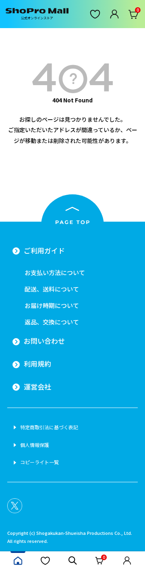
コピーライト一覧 (39, 462)
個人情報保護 (34, 445)
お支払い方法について (55, 272)
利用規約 (37, 364)
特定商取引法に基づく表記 (49, 427)
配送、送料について (52, 289)
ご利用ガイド (44, 250)
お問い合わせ (44, 341)
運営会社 (37, 387)
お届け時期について (52, 305)
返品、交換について (52, 322)
